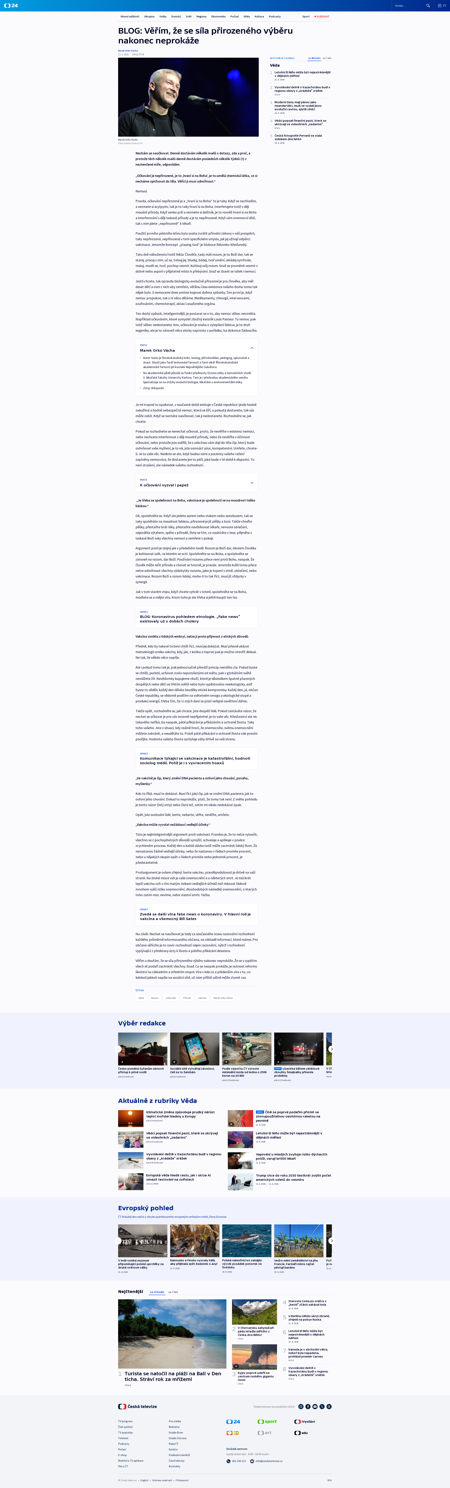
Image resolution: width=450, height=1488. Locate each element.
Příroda (187, 998)
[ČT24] (11, 6)
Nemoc (155, 998)
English (144, 1480)
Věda (247, 16)
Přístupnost (182, 1480)
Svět (189, 16)
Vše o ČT (123, 1466)
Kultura (259, 16)
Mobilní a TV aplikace (130, 1460)
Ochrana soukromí (162, 1480)
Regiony (202, 16)
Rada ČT (174, 1443)
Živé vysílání (125, 1427)
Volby (162, 16)
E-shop (122, 1455)
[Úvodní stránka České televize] (138, 1406)
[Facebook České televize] (308, 1406)
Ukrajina (149, 16)
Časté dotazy (176, 1460)
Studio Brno (176, 1432)
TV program (125, 1421)
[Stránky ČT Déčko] (232, 1432)
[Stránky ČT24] (233, 1421)
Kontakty (174, 1466)
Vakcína (202, 998)
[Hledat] (428, 5)
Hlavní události (130, 16)
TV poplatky (125, 1432)
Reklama (174, 1427)
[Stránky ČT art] (264, 1432)
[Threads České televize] (329, 1406)
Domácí (176, 16)
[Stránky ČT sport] (267, 1421)
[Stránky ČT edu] (300, 1432)
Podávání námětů (179, 1455)
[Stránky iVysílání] (304, 1421)
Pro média (175, 1421)
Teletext (123, 1438)
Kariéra (173, 1449)
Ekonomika (218, 16)
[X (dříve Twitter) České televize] (322, 1406)
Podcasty (275, 16)
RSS (330, 1480)
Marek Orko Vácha (128, 50)
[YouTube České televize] (315, 1406)
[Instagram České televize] (301, 1406)
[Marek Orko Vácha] (188, 97)
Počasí (234, 16)
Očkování (171, 998)
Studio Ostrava (178, 1438)
